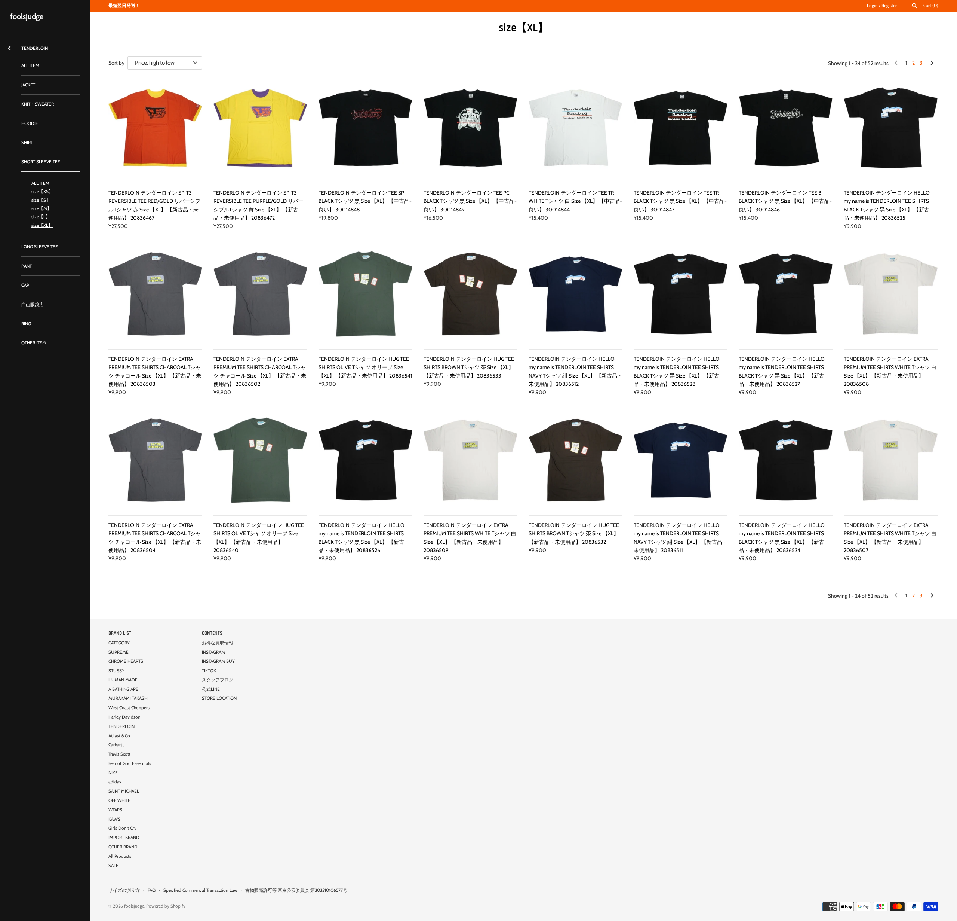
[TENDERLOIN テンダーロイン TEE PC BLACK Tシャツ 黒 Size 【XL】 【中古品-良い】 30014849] (470, 128)
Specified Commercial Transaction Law (200, 890)
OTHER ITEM (33, 342)
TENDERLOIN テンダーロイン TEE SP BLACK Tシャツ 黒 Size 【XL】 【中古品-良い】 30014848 (365, 201)
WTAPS (115, 809)
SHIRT (27, 142)
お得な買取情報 (217, 643)
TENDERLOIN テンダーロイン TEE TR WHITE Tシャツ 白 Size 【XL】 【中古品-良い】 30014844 (575, 201)
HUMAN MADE (123, 680)
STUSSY (116, 670)
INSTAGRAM (213, 652)
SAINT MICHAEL (123, 791)
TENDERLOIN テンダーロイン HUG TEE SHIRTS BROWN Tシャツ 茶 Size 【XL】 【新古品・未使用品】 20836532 (574, 533)
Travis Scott (119, 754)
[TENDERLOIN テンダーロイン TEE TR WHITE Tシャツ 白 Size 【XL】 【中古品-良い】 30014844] (575, 128)
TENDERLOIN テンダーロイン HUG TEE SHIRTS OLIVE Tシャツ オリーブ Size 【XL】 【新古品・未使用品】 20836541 (365, 367)
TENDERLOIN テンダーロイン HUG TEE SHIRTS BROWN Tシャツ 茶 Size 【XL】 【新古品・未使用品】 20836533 (469, 367)
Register (889, 5)
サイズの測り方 (124, 890)
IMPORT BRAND (123, 837)
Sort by (116, 63)
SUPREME (118, 652)
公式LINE (211, 689)
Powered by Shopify (165, 906)
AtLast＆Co (119, 735)
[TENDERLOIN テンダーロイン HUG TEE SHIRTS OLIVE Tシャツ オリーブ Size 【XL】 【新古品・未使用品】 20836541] (365, 294)
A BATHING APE (123, 689)
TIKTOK (209, 670)
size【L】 (40, 216)
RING (26, 323)
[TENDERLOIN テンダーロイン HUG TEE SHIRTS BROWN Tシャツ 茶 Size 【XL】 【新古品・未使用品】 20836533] (470, 294)
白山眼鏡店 (32, 304)
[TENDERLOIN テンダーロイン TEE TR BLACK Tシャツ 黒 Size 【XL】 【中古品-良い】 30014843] (680, 128)
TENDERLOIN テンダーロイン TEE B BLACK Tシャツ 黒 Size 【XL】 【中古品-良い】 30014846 (785, 201)
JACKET (28, 85)
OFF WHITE (119, 800)
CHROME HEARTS (125, 661)
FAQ (152, 890)
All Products (119, 856)
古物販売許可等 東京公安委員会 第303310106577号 (296, 890)
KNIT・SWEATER (37, 104)
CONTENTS (212, 633)
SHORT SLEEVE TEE (40, 161)
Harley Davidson (124, 717)
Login (872, 5)
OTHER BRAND (123, 847)
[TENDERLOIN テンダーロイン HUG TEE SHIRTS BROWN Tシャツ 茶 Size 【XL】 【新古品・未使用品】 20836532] (575, 460)
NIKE (113, 772)
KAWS (114, 819)
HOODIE (29, 123)
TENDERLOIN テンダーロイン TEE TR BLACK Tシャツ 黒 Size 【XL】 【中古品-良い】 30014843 (680, 201)
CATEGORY (119, 643)
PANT (26, 266)
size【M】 (41, 208)
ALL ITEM (30, 65)
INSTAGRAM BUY (218, 661)
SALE (113, 865)
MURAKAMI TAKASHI (128, 698)
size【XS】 (42, 191)
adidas (114, 781)
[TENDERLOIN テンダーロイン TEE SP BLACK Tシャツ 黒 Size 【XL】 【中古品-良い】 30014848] (365, 128)
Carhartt (116, 744)
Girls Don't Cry (122, 828)
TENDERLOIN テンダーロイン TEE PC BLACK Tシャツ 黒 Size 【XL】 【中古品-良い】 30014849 (470, 201)
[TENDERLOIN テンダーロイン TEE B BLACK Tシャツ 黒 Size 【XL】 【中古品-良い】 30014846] (786, 128)
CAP (25, 285)
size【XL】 (42, 225)
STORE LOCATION (219, 698)
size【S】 (40, 200)
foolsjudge (134, 906)
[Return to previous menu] (9, 46)
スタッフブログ (217, 680)
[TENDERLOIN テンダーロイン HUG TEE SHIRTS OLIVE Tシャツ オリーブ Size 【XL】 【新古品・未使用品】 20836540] (260, 460)
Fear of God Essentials (129, 763)
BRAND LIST (119, 633)
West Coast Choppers (129, 707)
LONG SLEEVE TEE (39, 246)
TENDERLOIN (121, 726)
